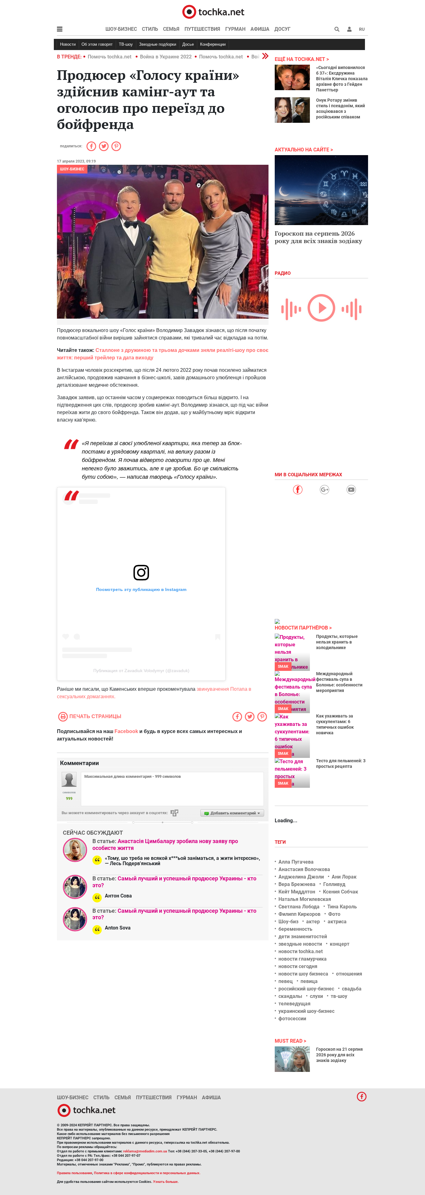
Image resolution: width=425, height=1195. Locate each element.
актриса (337, 922)
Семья (171, 29)
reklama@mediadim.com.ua (145, 1151)
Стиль (150, 29)
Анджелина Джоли (301, 877)
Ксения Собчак (340, 892)
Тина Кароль (342, 907)
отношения (349, 974)
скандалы (290, 996)
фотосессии (292, 1019)
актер (313, 922)
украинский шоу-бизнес (306, 1011)
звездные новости (300, 944)
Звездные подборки (157, 44)
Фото (334, 914)
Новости (68, 44)
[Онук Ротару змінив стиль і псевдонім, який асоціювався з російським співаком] (292, 110)
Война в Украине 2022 (166, 57)
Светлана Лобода (299, 907)
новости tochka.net (300, 951)
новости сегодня (297, 966)
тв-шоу (339, 996)
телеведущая (294, 1004)
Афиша (259, 29)
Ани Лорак (344, 877)
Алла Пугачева (296, 862)
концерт (339, 944)
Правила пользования (74, 1173)
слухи (316, 996)
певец (285, 981)
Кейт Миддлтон (296, 892)
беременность (295, 929)
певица (309, 981)
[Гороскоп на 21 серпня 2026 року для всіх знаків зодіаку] (292, 1059)
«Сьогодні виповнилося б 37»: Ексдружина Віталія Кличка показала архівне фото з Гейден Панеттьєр (342, 78)
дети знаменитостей (302, 936)
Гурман (235, 29)
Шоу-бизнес (121, 29)
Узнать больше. (166, 1182)
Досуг (282, 29)
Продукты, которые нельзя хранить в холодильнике (337, 642)
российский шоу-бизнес (306, 989)
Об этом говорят (97, 44)
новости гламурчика (302, 959)
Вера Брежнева (296, 884)
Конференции (213, 44)
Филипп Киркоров (299, 914)
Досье (188, 44)
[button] (349, 29)
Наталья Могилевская (304, 899)
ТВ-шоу (126, 44)
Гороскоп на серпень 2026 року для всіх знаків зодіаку (318, 237)
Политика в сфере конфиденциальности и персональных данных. (147, 1173)
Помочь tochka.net (110, 57)
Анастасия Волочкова (304, 869)
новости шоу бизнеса (303, 974)
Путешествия (202, 29)
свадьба (352, 989)
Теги (281, 842)
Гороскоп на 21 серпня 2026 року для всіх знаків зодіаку (339, 1055)
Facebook (126, 731)
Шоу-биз (288, 922)
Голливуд (334, 884)
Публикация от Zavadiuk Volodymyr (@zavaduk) (141, 670)
